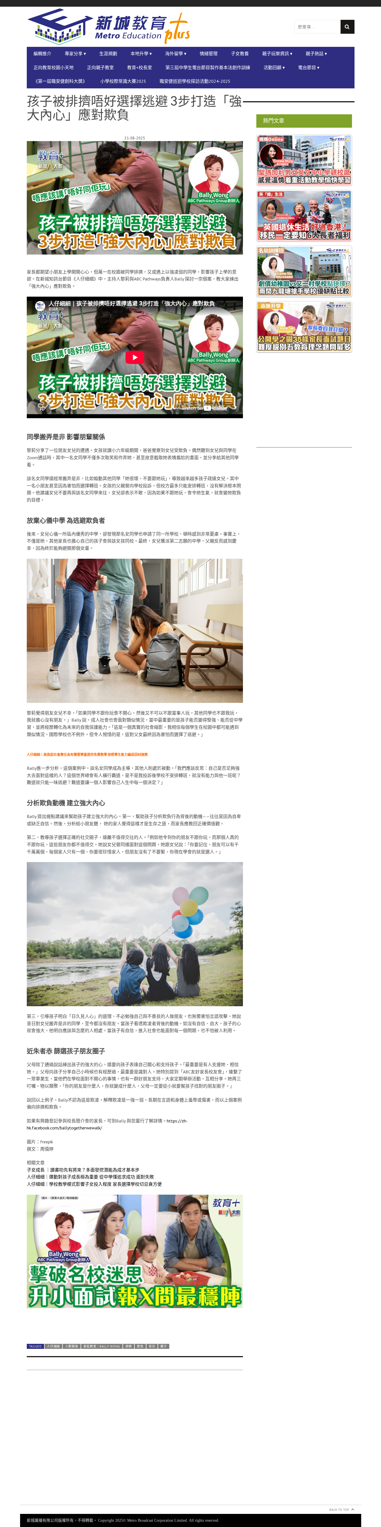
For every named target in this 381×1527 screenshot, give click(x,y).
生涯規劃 (108, 53)
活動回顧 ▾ (274, 67)
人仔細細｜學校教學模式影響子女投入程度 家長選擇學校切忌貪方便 (94, 1184)
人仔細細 (53, 1346)
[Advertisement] (135, 1441)
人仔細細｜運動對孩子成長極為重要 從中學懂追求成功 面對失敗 (90, 1177)
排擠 (129, 1346)
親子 (163, 1346)
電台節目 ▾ (308, 67)
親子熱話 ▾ (316, 53)
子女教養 (240, 53)
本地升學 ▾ (141, 53)
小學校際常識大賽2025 (123, 81)
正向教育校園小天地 (53, 67)
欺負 (140, 1346)
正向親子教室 (100, 67)
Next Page (135, 1326)
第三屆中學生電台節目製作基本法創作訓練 (207, 67)
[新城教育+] (109, 26)
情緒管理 (209, 53)
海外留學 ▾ (175, 53)
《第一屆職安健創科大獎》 (60, 81)
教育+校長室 (139, 67)
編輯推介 (42, 53)
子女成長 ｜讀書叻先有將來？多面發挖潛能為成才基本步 (83, 1170)
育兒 (152, 1346)
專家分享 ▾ (75, 53)
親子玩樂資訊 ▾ (277, 53)
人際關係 (71, 1346)
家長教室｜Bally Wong (101, 1346)
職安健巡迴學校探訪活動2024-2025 (195, 81)
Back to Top (339, 1509)
